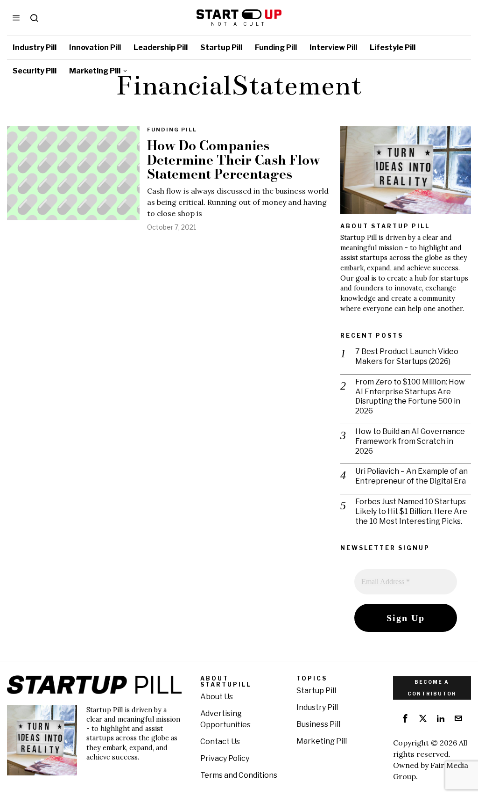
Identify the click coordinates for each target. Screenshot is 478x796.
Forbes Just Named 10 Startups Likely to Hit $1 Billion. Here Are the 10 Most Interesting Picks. (411, 511)
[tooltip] (405, 718)
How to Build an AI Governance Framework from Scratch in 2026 (410, 441)
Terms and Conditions (238, 775)
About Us (216, 696)
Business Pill (318, 724)
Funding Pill (172, 129)
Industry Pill (317, 707)
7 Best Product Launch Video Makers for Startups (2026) (406, 356)
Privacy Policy (224, 758)
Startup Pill (316, 690)
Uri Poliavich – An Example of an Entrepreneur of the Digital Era (411, 476)
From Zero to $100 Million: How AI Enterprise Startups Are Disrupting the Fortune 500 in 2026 (410, 396)
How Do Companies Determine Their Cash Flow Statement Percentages (233, 159)
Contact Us (220, 741)
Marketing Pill (321, 741)
